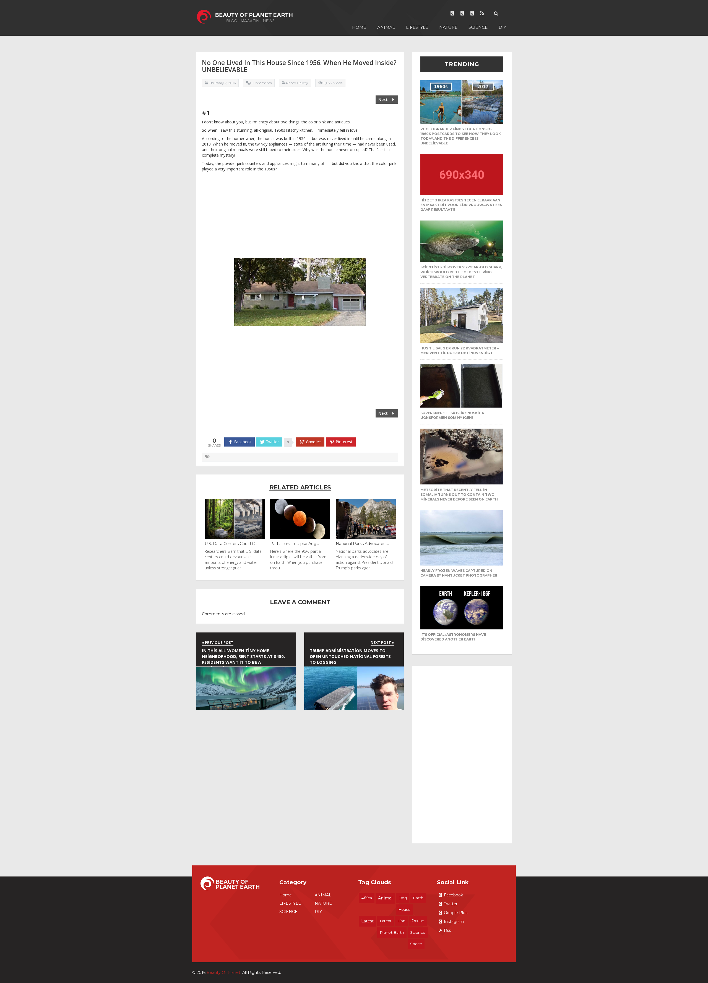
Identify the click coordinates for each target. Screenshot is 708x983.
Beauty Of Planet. (224, 972)
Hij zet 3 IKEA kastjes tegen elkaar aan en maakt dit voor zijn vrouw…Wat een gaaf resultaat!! (461, 205)
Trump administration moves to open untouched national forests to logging (350, 656)
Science (417, 932)
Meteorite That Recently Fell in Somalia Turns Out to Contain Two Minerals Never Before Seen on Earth (459, 494)
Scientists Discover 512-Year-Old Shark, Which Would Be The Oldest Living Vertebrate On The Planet (461, 272)
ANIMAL (386, 27)
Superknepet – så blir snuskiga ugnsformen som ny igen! (452, 415)
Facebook (453, 895)
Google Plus (455, 912)
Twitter (450, 903)
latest (367, 921)
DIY (502, 27)
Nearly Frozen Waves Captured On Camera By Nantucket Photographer (458, 573)
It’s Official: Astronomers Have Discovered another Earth (453, 636)
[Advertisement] (300, 216)
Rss (447, 930)
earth (418, 898)
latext (385, 921)
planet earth (392, 932)
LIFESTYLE (417, 27)
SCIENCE (478, 27)
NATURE (448, 27)
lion (401, 921)
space (416, 943)
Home (359, 27)
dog (403, 898)
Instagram (454, 921)
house (404, 909)
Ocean (418, 920)
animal (385, 898)
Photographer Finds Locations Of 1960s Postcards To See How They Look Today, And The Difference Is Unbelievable (460, 136)
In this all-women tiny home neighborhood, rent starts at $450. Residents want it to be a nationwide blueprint (243, 657)
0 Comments (261, 83)
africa (366, 898)
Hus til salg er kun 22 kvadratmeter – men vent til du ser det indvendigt (459, 350)
